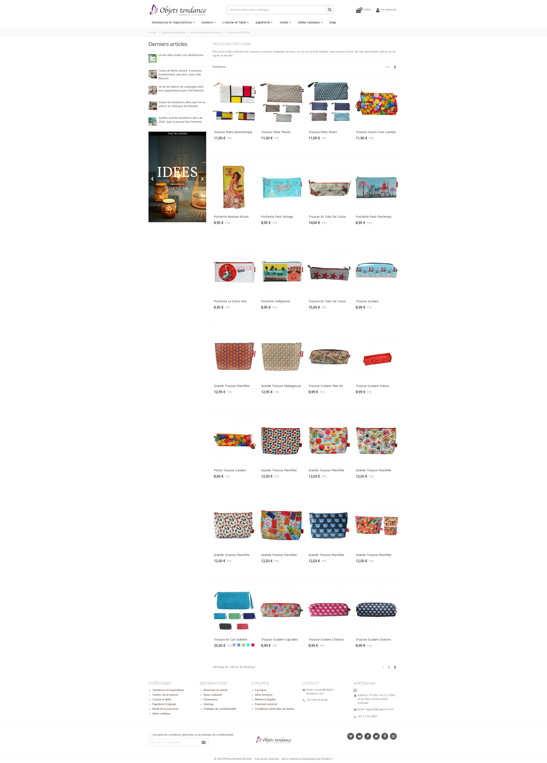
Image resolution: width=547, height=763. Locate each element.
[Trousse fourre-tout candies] (376, 102)
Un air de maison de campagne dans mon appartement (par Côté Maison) (181, 88)
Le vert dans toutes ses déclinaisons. (181, 55)
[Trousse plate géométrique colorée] (235, 102)
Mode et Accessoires (165, 709)
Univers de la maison (165, 695)
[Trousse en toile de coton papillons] (329, 187)
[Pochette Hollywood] (282, 271)
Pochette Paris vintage (277, 217)
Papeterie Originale (164, 704)
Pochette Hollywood (275, 301)
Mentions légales (265, 699)
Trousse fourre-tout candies (376, 132)
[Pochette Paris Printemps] (376, 187)
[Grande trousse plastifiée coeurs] (282, 441)
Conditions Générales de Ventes (274, 709)
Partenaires (211, 699)
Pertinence (219, 67)
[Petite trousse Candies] (235, 441)
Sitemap (209, 704)
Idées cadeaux (309, 22)
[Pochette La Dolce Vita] (235, 271)
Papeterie (263, 22)
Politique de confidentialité (220, 709)
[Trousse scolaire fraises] (376, 356)
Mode (284, 22)
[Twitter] (376, 736)
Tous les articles (177, 133)
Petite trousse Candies (230, 470)
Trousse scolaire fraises (372, 386)
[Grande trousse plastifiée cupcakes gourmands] (329, 441)
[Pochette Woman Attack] (235, 187)
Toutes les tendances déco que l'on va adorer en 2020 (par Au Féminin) (182, 104)
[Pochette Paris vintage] (282, 187)
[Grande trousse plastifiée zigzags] (235, 525)
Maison (207, 22)
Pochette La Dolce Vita (230, 301)
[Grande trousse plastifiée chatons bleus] (329, 525)
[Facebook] (367, 736)
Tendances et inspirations (172, 22)
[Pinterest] (384, 736)
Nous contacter (213, 695)
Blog (332, 22)
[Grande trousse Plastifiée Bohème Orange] (235, 356)
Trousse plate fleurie (275, 132)
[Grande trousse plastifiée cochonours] (282, 525)
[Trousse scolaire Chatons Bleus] (376, 610)
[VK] (359, 736)
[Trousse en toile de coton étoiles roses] (329, 271)
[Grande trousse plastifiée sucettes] (376, 441)
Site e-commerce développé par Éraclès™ (306, 759)
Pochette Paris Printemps (374, 217)
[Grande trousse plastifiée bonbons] (376, 525)
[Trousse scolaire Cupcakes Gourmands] (282, 610)
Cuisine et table (234, 22)
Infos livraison (263, 695)
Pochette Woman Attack (231, 217)
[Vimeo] (350, 736)
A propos (261, 690)
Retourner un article (216, 690)
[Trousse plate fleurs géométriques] (329, 102)
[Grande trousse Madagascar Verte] (282, 356)
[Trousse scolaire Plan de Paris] (329, 356)
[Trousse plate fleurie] (282, 102)
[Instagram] (393, 736)
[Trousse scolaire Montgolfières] (376, 271)
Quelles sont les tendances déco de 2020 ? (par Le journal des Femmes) (181, 119)
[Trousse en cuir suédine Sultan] (235, 610)
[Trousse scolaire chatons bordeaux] (329, 610)
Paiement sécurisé (266, 704)
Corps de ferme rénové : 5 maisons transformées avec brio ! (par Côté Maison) (180, 74)
